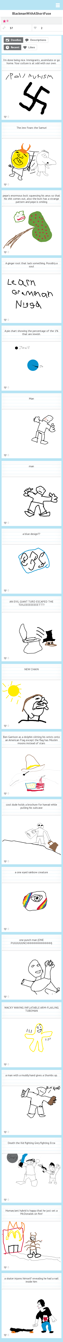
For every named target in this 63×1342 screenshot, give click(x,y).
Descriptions (38, 40)
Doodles (16, 40)
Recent (15, 47)
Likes (31, 47)
